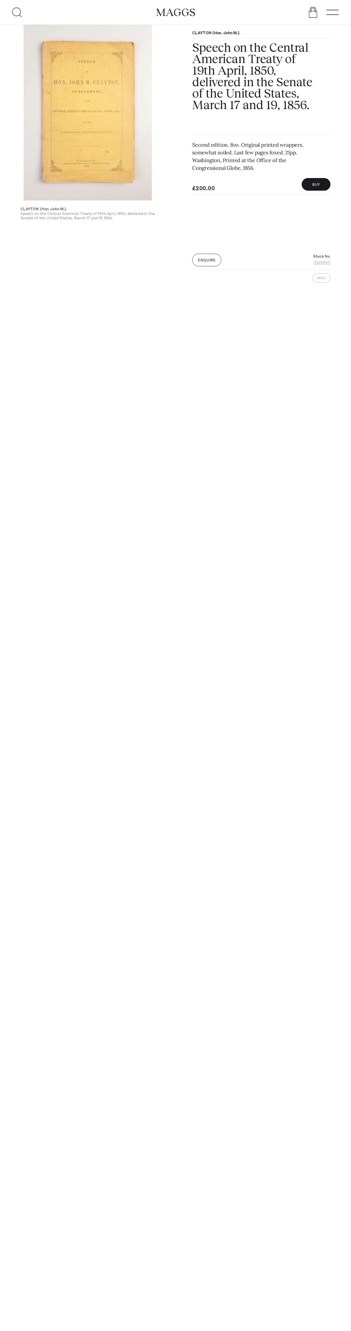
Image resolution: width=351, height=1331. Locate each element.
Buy (316, 184)
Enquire (207, 260)
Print (321, 278)
